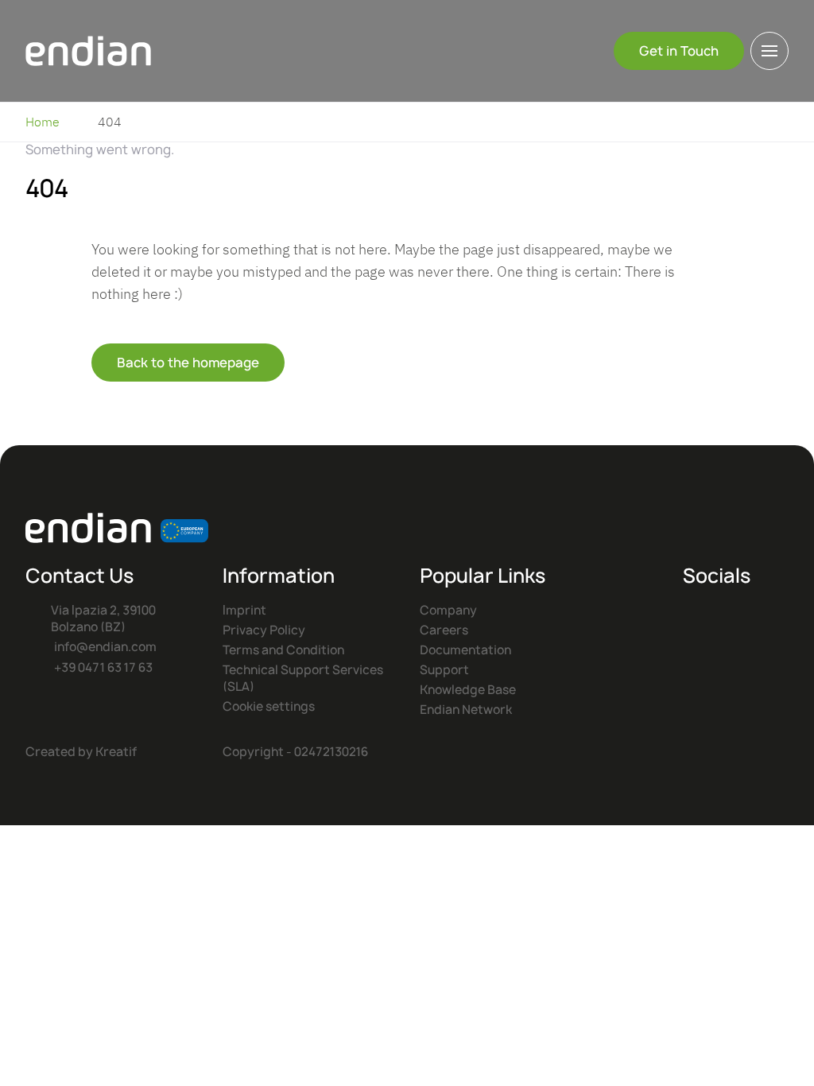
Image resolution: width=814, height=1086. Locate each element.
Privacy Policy (264, 630)
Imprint (244, 610)
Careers (444, 630)
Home (42, 122)
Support (444, 669)
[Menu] (769, 51)
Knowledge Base (468, 689)
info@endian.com (105, 646)
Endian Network (466, 709)
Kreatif (116, 751)
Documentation (465, 650)
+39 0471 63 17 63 (103, 667)
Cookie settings (269, 706)
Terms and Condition (283, 650)
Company (448, 610)
